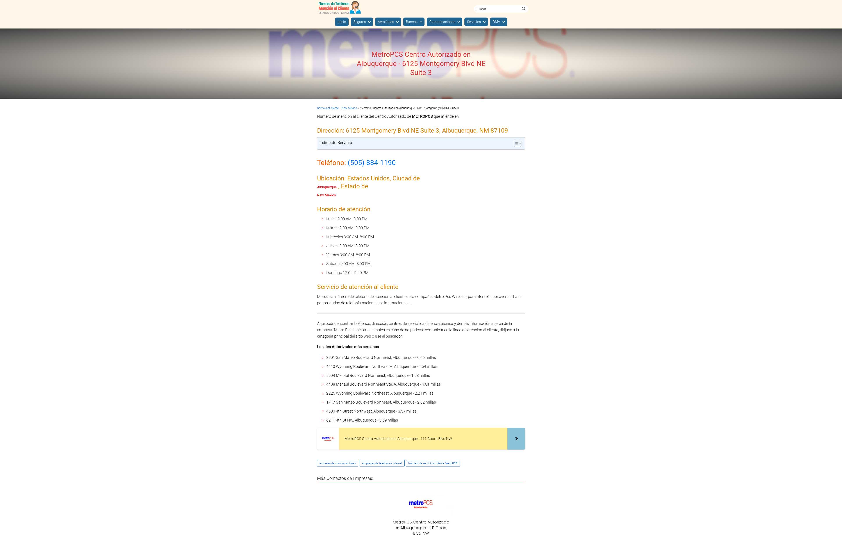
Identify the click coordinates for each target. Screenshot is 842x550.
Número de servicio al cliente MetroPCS (432, 463)
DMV (496, 22)
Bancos (411, 22)
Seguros (359, 22)
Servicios (474, 22)
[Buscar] (523, 8)
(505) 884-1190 (372, 162)
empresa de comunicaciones (337, 463)
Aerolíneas (386, 22)
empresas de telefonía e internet (382, 463)
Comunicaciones (442, 22)
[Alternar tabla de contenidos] (515, 143)
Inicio (342, 22)
